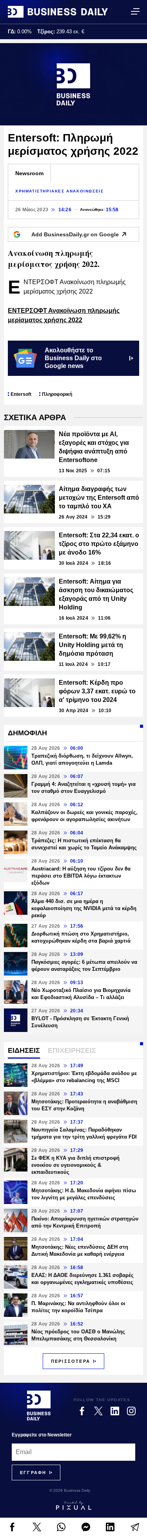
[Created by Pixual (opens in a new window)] (73, 1505)
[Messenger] (86, 1527)
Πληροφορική (57, 394)
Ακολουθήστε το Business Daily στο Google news (73, 358)
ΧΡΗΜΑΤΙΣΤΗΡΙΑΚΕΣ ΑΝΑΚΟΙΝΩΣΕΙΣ (59, 191)
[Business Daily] (58, 12)
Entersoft (21, 394)
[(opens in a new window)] (12, 1527)
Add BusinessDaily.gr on (75, 234)
